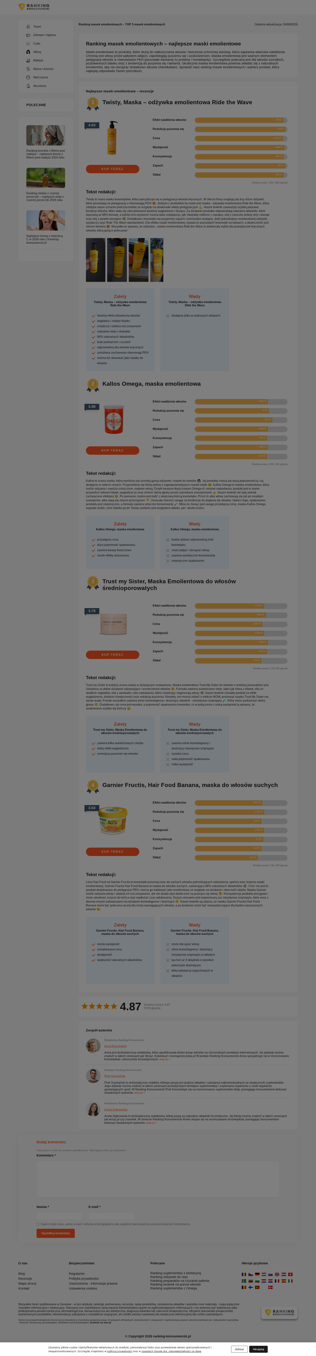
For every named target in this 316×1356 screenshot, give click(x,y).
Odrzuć (239, 1349)
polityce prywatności (119, 1351)
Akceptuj (258, 1349)
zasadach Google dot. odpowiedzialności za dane (171, 1351)
